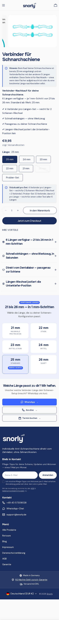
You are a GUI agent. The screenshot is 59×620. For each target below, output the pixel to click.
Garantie (6, 564)
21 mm (26, 168)
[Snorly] (13, 438)
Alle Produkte (9, 529)
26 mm (44, 169)
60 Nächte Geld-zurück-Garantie (31, 579)
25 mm (9, 159)
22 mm (9, 168)
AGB (32, 488)
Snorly (50, 594)
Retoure (6, 535)
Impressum (8, 547)
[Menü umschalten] (3, 5)
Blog (4, 541)
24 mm (26, 159)
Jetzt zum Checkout (29, 220)
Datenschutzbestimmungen (13, 491)
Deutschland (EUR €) (22, 593)
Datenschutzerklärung (13, 552)
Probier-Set (12, 177)
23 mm (43, 159)
